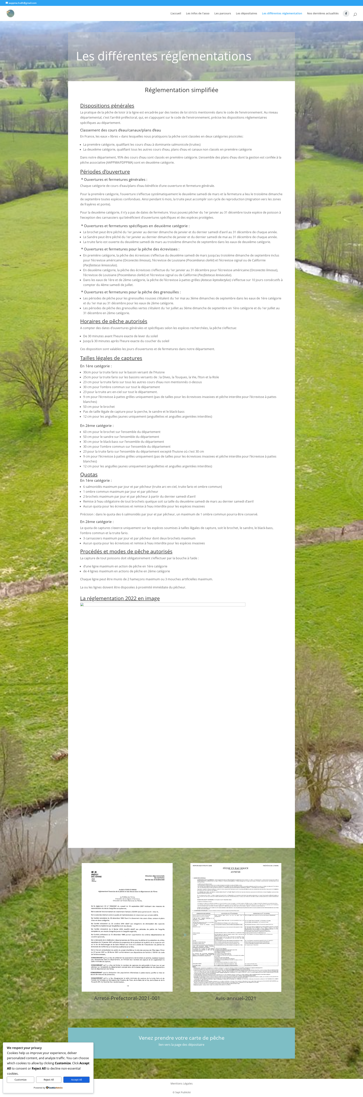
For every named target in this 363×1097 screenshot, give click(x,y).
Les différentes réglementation (282, 13)
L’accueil (176, 13)
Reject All (49, 1079)
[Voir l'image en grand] (162, 605)
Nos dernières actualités (323, 13)
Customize (20, 1079)
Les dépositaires (246, 13)
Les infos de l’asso (197, 13)
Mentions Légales (182, 1083)
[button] (69, 935)
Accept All (76, 1079)
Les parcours (222, 13)
